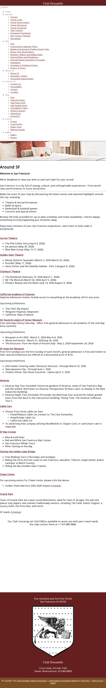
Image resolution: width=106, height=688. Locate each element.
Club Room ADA (17, 102)
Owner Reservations (19, 22)
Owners (9, 14)
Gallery (8, 132)
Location (14, 92)
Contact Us (10, 81)
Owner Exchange (18, 28)
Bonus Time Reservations (22, 52)
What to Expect (17, 110)
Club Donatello (53, 3)
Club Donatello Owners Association (32, 680)
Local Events (16, 124)
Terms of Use (97, 680)
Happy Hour (15, 127)
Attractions (15, 113)
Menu (5, 7)
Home (8, 11)
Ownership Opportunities (21, 78)
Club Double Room (18, 105)
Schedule (56, 485)
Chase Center (7, 474)
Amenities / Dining (18, 76)
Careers (14, 89)
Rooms (13, 137)
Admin (53, 683)
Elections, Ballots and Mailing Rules (26, 54)
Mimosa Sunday (17, 129)
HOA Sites (85, 680)
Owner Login (16, 19)
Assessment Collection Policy (24, 46)
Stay (7, 95)
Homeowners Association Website (63, 680)
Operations (15, 62)
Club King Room (17, 100)
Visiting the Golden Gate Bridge (17, 451)
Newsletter (15, 38)
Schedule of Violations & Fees (24, 65)
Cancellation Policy (19, 108)
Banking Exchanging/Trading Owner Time (29, 49)
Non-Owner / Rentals (20, 36)
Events (8, 119)
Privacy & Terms (18, 68)
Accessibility (16, 86)
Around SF (15, 116)
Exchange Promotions (20, 33)
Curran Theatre (9, 238)
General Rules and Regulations (24, 57)
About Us (9, 70)
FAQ (7, 41)
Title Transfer (16, 30)
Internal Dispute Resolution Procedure (27, 60)
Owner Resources (18, 25)
